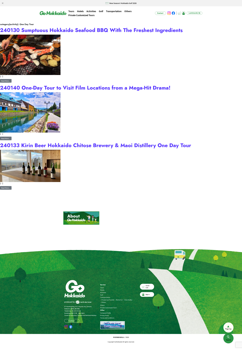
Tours (71, 11)
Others (128, 11)
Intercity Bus (128, 300)
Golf (101, 11)
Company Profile (105, 313)
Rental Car (119, 300)
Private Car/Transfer (108, 300)
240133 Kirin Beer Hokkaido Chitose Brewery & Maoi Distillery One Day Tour (95, 145)
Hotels (80, 11)
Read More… (6, 81)
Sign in (148, 294)
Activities (91, 11)
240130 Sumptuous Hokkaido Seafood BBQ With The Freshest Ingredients (91, 30)
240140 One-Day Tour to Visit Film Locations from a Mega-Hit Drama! (85, 88)
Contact (160, 13)
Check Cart (147, 287)
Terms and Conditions (107, 318)
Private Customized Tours (81, 15)
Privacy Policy (104, 315)
